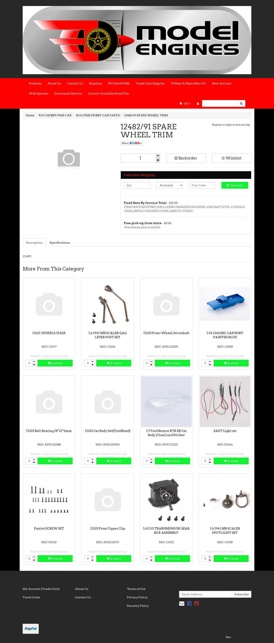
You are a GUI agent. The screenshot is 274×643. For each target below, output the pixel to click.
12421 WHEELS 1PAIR (49, 333)
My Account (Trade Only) (41, 588)
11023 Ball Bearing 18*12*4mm (49, 431)
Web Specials (38, 93)
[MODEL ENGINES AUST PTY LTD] (137, 39)
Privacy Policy (137, 597)
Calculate (236, 185)
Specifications (60, 242)
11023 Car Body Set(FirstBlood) (107, 431)
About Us (54, 83)
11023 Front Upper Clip (107, 528)
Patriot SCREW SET (49, 528)
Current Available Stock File (108, 93)
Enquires (95, 83)
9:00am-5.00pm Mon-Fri (188, 83)
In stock (56, 363)
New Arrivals (221, 83)
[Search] (241, 103)
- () (185, 103)
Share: (126, 143)
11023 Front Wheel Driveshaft (166, 333)
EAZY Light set (225, 431)
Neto (228, 637)
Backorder (187, 158)
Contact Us (75, 83)
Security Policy (138, 605)
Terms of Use (136, 588)
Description (34, 242)
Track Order (31, 597)
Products (35, 83)
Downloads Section (68, 93)
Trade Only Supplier (150, 83)
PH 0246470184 (119, 83)
